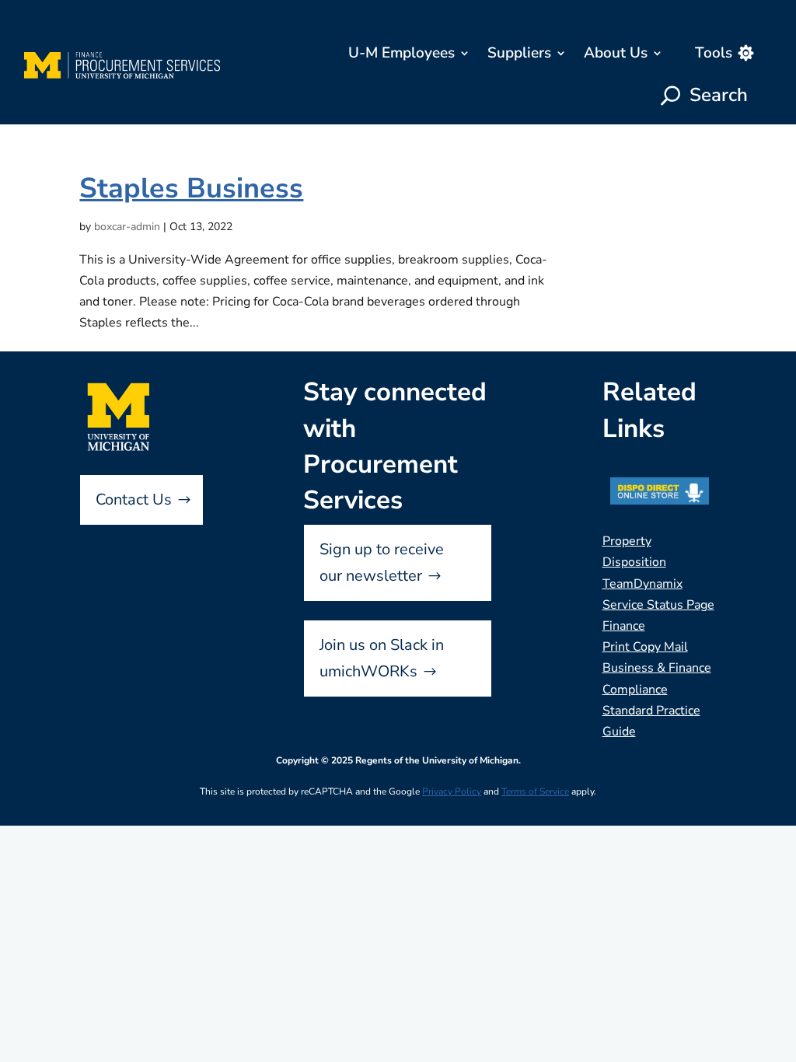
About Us (616, 53)
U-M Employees (401, 53)
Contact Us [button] (134, 499)
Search (719, 94)
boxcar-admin (127, 226)
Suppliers (519, 53)
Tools (713, 53)
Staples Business (191, 188)
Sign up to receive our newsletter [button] (381, 562)
